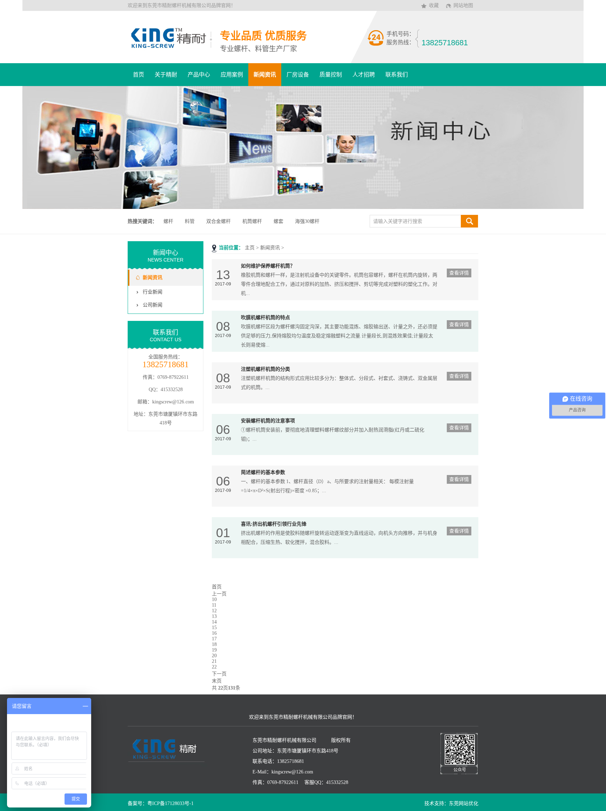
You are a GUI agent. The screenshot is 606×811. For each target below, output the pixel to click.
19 (214, 650)
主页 (250, 247)
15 (214, 627)
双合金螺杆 (218, 221)
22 (214, 667)
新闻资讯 (265, 75)
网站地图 (463, 5)
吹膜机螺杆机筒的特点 (265, 317)
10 (214, 599)
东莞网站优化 (463, 803)
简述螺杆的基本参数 (263, 472)
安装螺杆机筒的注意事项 (268, 420)
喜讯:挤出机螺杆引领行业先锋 (274, 524)
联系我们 (396, 75)
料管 (190, 221)
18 (214, 644)
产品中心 (199, 75)
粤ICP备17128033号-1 (170, 803)
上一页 (219, 593)
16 (214, 633)
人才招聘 (363, 75)
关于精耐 (166, 75)
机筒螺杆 (252, 221)
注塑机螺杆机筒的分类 (265, 369)
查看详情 (459, 273)
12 (214, 610)
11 (214, 605)
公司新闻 (152, 305)
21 (214, 661)
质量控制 (330, 75)
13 (214, 616)
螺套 (278, 221)
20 (214, 655)
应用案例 (232, 75)
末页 (217, 681)
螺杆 (168, 221)
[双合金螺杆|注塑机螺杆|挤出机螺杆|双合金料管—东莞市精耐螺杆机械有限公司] (171, 47)
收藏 (434, 5)
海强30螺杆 (307, 221)
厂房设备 (298, 75)
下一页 (219, 674)
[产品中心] (303, 147)
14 (214, 622)
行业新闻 (152, 292)
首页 (138, 75)
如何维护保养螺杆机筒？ (268, 266)
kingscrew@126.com (173, 401)
